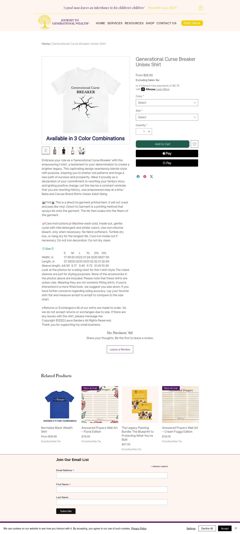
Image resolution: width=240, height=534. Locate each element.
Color (140, 96)
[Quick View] (59, 404)
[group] (120, 418)
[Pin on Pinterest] (145, 176)
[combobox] (167, 102)
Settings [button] (191, 528)
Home (46, 43)
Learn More (163, 89)
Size (139, 110)
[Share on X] (151, 176)
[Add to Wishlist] (194, 144)
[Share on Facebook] (138, 176)
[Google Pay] (167, 163)
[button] (201, 8)
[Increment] (149, 131)
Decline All (207, 528)
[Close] (236, 528)
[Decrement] (138, 131)
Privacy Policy (139, 528)
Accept (225, 528)
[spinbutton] (144, 131)
